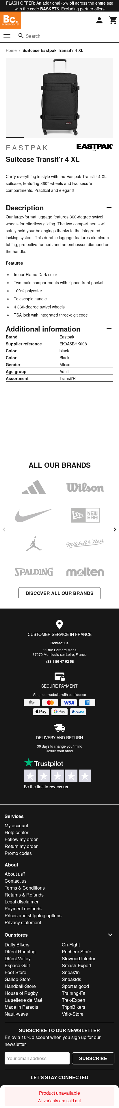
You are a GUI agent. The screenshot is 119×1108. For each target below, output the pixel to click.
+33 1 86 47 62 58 (59, 661)
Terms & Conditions (25, 887)
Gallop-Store (18, 979)
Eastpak (27, 147)
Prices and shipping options (33, 915)
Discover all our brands (60, 593)
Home (11, 50)
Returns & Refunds (24, 894)
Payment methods (23, 908)
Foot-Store (15, 972)
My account (16, 825)
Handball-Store (20, 986)
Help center (16, 832)
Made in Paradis (21, 1007)
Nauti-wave (16, 1013)
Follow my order (21, 839)
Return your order (59, 750)
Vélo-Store (72, 1013)
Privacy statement (23, 922)
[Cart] (113, 20)
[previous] (4, 529)
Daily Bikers (17, 944)
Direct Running (20, 951)
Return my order (21, 846)
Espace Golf (17, 965)
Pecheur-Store (76, 951)
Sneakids (71, 979)
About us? (15, 874)
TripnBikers (73, 1007)
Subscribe (93, 1058)
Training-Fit (73, 993)
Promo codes (18, 853)
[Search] (21, 35)
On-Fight (71, 944)
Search (33, 36)
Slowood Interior (78, 958)
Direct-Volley (18, 958)
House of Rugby (21, 993)
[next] (115, 529)
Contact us (59, 643)
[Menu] (7, 36)
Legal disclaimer (21, 901)
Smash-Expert (76, 965)
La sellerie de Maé (23, 1000)
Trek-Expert (73, 1000)
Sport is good (75, 986)
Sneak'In (71, 972)
